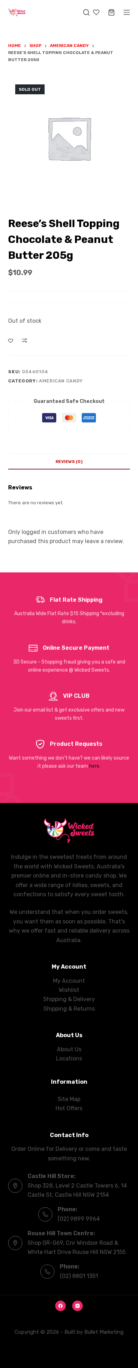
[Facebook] (60, 1306)
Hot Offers (69, 1108)
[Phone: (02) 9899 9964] (45, 1214)
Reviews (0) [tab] (69, 461)
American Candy (61, 380)
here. (94, 766)
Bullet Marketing (103, 1332)
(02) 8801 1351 (79, 1276)
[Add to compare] (24, 340)
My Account (69, 980)
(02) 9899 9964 (79, 1218)
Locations (69, 1058)
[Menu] (126, 12)
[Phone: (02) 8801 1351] (47, 1272)
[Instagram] (77, 1306)
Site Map (69, 1099)
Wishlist (69, 990)
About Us (69, 1049)
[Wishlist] (96, 12)
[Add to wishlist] (10, 340)
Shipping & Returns (69, 1008)
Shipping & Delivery (69, 999)
